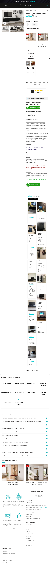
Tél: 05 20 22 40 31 (31, 511)
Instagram (35, 496)
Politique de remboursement (8, 562)
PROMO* (28, 543)
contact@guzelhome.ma (35, 518)
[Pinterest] (37, 370)
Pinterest (41, 496)
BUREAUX (28, 538)
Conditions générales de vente (8, 553)
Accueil (27, 10)
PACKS (27, 529)
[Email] (36, 370)
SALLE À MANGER (30, 533)
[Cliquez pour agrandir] (4, 23)
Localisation (32, 1)
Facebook (32, 496)
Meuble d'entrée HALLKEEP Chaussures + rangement (42, 43)
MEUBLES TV (29, 524)
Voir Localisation (43, 507)
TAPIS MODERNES (30, 540)
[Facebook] (31, 370)
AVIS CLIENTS (29, 545)
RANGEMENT (29, 536)
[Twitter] (32, 370)
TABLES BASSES (29, 527)
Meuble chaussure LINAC (31, 42)
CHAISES (28, 531)
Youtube (38, 496)
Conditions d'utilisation (7, 560)
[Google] (34, 370)
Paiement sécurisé (6, 558)
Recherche (4, 551)
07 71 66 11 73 (29, 516)
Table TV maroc (33, 10)
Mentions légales (5, 555)
